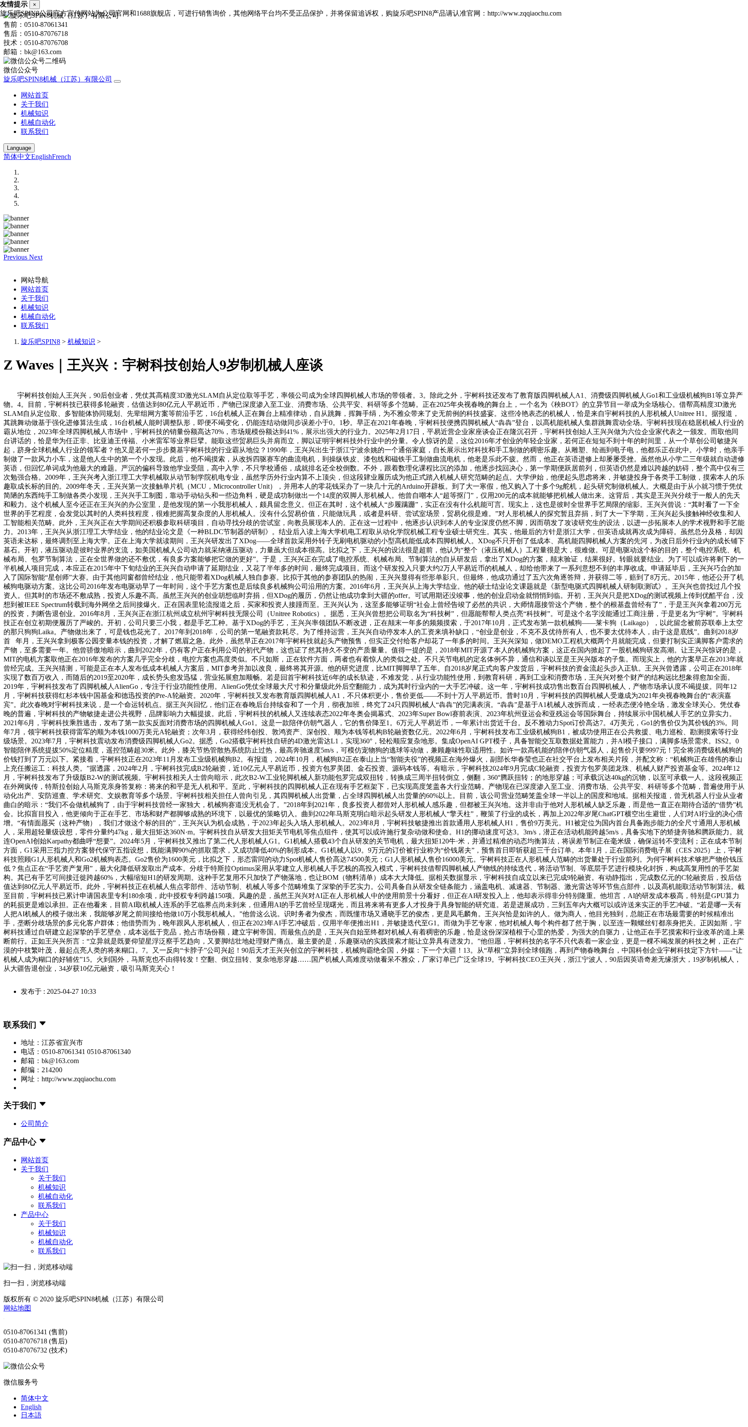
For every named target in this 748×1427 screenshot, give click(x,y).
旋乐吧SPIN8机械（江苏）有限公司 (57, 79)
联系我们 (34, 131)
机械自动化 (38, 122)
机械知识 (34, 113)
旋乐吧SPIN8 (40, 341)
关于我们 (34, 104)
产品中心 (34, 1214)
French (61, 156)
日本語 (31, 1415)
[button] (16, 257)
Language (19, 148)
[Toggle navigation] (117, 81)
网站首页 (34, 95)
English (41, 156)
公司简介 (34, 1123)
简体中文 (17, 156)
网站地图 (17, 1308)
